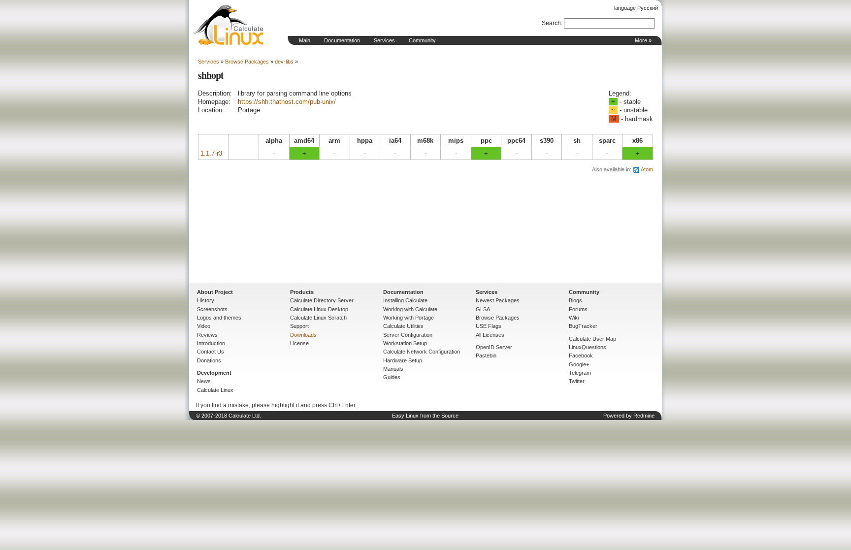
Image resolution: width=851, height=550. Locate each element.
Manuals (393, 369)
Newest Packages (498, 300)
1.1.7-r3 (211, 153)
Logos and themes (219, 318)
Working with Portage (408, 318)
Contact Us (210, 352)
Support (299, 326)
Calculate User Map (592, 339)
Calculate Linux (215, 390)
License (299, 343)
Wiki (574, 318)
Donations (209, 360)
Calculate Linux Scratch (318, 318)
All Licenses (490, 335)
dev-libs (284, 62)
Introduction (211, 343)
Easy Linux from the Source (425, 416)
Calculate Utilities (403, 326)
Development (214, 373)
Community (422, 40)
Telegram (580, 373)
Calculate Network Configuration (421, 352)
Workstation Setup (405, 343)
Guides (391, 377)
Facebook (581, 355)
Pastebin (486, 355)
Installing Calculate (405, 300)
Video (203, 326)
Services (384, 40)
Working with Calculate (410, 309)
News (204, 381)
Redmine (644, 416)
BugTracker (583, 326)
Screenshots (212, 309)
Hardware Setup (402, 360)
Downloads (303, 335)
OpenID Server (494, 347)
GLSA (483, 309)
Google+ (579, 364)
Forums (578, 309)
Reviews (207, 335)
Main (304, 40)
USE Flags (488, 326)
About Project (215, 292)
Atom (647, 169)
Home (228, 25)
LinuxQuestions (587, 347)
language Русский (636, 8)
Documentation (342, 40)
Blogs (575, 300)
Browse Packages (247, 62)
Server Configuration (407, 335)
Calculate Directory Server (322, 300)
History (205, 300)
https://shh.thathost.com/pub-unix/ (287, 101)
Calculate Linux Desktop (319, 309)
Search (551, 23)
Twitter (577, 381)
